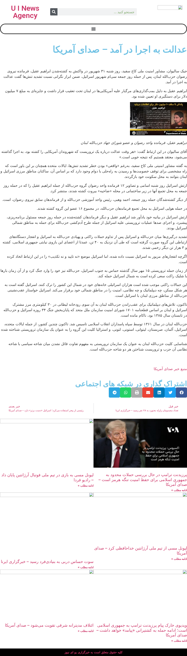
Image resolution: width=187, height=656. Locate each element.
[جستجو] (53, 11)
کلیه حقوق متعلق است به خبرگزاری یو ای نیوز (93, 652)
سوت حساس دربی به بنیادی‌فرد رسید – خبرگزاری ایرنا (47, 561)
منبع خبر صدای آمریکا (170, 368)
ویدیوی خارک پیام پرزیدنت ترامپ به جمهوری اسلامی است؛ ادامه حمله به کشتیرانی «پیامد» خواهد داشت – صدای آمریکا (141, 630)
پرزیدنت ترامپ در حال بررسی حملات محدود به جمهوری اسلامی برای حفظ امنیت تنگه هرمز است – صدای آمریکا (143, 479)
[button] (181, 392)
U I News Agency (25, 12)
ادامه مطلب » (179, 490)
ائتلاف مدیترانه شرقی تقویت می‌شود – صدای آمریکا (49, 625)
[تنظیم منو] (93, 29)
